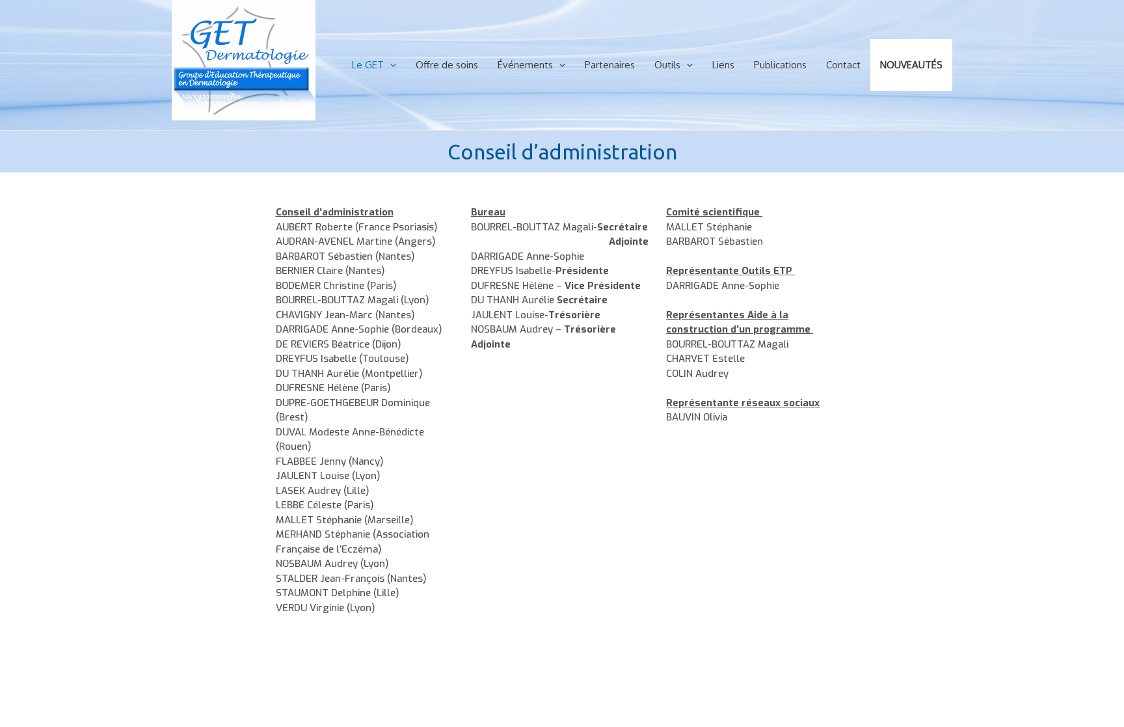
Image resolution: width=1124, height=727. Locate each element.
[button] (390, 65)
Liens (723, 65)
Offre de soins (447, 65)
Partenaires (610, 65)
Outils (667, 65)
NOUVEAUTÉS (911, 65)
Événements (525, 65)
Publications (780, 65)
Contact (843, 65)
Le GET (368, 65)
